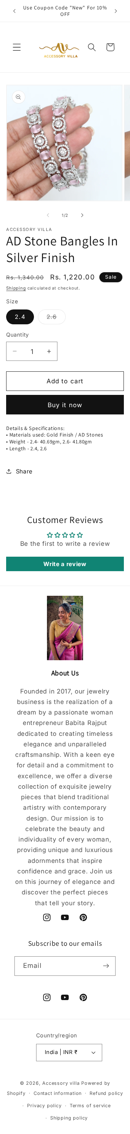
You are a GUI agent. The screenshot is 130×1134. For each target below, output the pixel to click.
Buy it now (65, 405)
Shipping (16, 288)
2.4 (20, 316)
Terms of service (90, 1105)
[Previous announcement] (14, 11)
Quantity (17, 335)
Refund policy (106, 1093)
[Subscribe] (106, 966)
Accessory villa (61, 1083)
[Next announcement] (116, 11)
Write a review (65, 564)
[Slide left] (48, 215)
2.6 (56, 318)
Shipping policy (69, 1118)
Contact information (58, 1093)
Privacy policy (44, 1105)
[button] (17, 47)
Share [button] (24, 471)
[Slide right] (82, 215)
